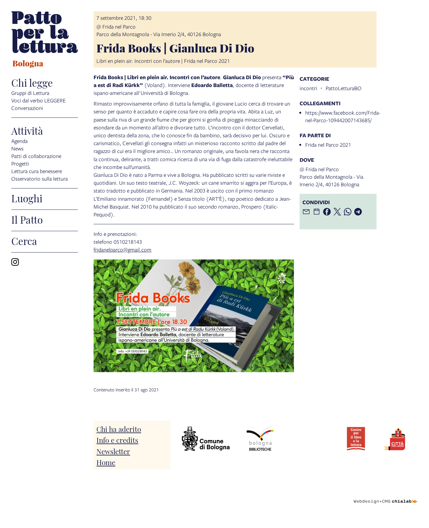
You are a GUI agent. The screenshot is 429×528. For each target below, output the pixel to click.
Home (105, 462)
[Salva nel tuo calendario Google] (316, 211)
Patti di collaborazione (36, 156)
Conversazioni (27, 108)
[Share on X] (337, 211)
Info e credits (117, 439)
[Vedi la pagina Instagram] (15, 262)
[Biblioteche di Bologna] (260, 438)
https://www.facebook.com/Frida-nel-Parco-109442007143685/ (342, 116)
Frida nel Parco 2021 (328, 144)
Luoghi (26, 198)
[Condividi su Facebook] (327, 211)
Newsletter (113, 451)
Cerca (24, 241)
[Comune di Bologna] (205, 438)
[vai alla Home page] (44, 40)
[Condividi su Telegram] (358, 211)
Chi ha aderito (118, 428)
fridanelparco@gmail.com (122, 249)
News (17, 148)
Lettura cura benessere (36, 171)
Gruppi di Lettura (30, 92)
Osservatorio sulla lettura (39, 178)
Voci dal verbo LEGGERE (38, 100)
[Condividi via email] (306, 211)
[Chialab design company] (386, 496)
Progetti (20, 163)
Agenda (19, 140)
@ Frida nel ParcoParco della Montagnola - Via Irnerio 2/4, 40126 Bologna (158, 30)
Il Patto (27, 219)
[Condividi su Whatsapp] (347, 211)
